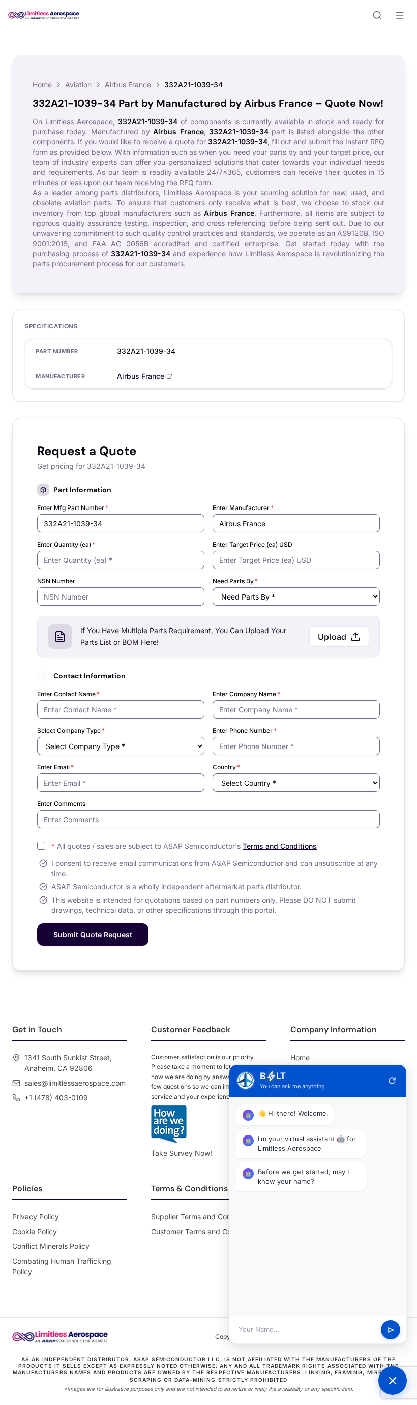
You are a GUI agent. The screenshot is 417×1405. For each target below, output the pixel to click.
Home (42, 84)
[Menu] (400, 15)
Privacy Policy (35, 1216)
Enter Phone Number (245, 730)
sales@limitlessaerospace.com (75, 1083)
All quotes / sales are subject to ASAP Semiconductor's (184, 846)
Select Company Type (71, 730)
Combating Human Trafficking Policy (61, 1266)
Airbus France (128, 84)
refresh (392, 1080)
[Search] (377, 15)
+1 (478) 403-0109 (56, 1097)
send (390, 1330)
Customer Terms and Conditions (204, 1231)
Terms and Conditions (280, 846)
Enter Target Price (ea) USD (252, 544)
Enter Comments (61, 804)
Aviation (78, 84)
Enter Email (55, 767)
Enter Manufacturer (243, 508)
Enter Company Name (246, 694)
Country (226, 767)
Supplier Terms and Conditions (202, 1216)
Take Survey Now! (181, 1153)
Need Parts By (235, 581)
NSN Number (56, 581)
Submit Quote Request (92, 934)
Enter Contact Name (68, 694)
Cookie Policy (34, 1231)
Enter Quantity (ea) (66, 544)
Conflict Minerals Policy (51, 1246)
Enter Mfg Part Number (72, 508)
